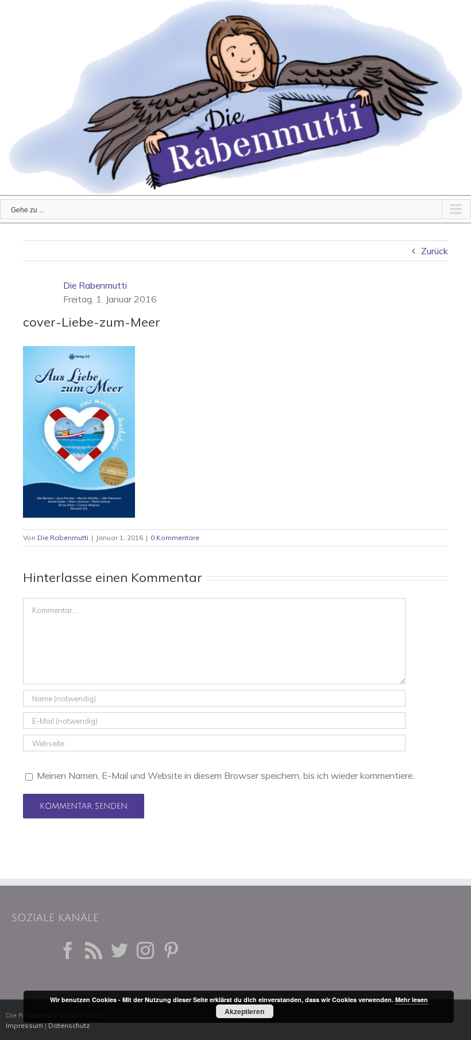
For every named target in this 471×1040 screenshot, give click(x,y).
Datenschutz (69, 1025)
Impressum (24, 1025)
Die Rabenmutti (95, 285)
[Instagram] (145, 950)
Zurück (434, 251)
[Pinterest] (171, 950)
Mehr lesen (411, 999)
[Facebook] (67, 950)
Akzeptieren (244, 1011)
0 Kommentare (174, 537)
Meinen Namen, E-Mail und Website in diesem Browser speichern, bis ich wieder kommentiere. (225, 775)
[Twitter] (119, 950)
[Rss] (93, 950)
